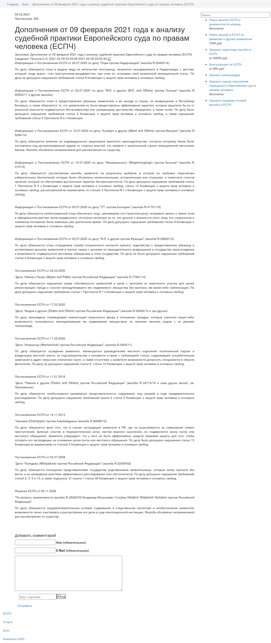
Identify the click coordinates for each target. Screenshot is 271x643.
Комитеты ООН (13, 639)
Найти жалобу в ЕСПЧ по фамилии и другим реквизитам (230, 36)
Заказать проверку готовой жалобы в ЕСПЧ (227, 102)
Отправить (25, 605)
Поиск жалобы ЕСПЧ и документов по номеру (225, 22)
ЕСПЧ (7, 613)
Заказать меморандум (224, 75)
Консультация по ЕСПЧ (225, 64)
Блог (25, 4)
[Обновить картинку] (61, 596)
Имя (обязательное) (71, 542)
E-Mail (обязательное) (72, 550)
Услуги (7, 622)
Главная (12, 4)
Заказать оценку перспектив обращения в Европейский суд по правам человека (232, 85)
